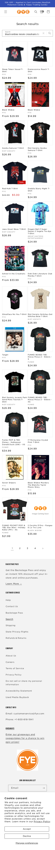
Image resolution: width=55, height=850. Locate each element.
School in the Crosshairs (13, 274)
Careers (10, 662)
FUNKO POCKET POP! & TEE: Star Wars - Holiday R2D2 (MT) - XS (13, 527)
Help (8, 600)
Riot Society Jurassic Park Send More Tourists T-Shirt (14, 399)
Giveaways (10, 728)
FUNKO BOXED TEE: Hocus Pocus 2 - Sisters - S (40, 357)
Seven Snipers (9, 483)
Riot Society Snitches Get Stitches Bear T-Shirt (40, 315)
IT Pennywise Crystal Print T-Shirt (38, 441)
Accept (27, 829)
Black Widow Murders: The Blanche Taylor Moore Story (38, 485)
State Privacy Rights (17, 632)
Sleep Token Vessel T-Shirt (12, 70)
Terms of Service (15, 668)
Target (5, 355)
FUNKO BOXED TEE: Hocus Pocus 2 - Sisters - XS (40, 399)
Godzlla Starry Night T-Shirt (39, 189)
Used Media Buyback (17, 697)
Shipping (11, 625)
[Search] (50, 33)
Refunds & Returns (16, 638)
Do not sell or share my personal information (24, 683)
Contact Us (12, 606)
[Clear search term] (43, 33)
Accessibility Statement (19, 691)
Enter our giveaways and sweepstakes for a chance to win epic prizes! (25, 738)
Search (9, 619)
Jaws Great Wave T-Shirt (14, 229)
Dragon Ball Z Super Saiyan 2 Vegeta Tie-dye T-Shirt (39, 231)
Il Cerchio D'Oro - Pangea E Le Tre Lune (40, 526)
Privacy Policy (42, 821)
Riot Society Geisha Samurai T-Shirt (37, 149)
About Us (11, 656)
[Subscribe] (43, 788)
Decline (27, 836)
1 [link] (12, 548)
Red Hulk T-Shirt (10, 188)
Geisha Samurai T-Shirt (13, 148)
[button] (6, 12)
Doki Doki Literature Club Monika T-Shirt (40, 275)
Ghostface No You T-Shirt (14, 314)
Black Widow (8, 110)
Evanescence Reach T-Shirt (38, 70)
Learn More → (14, 583)
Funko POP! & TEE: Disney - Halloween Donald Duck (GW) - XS (13, 442)
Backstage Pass (14, 613)
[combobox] (27, 33)
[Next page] (43, 548)
